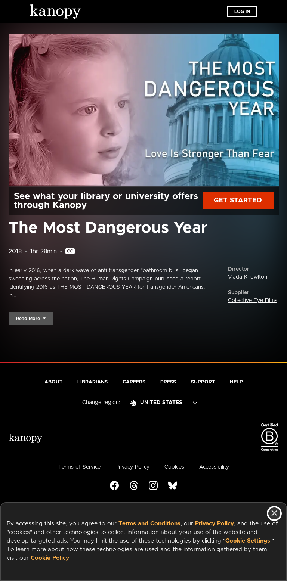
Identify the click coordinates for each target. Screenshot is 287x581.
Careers (134, 382)
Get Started (238, 200)
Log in (242, 11)
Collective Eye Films (252, 300)
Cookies (174, 467)
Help (236, 382)
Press (168, 382)
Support (203, 382)
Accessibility (214, 467)
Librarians (92, 382)
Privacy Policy (214, 523)
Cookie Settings (247, 541)
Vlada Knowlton (247, 277)
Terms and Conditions (149, 523)
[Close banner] (274, 513)
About (53, 382)
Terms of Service (79, 467)
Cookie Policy (50, 558)
